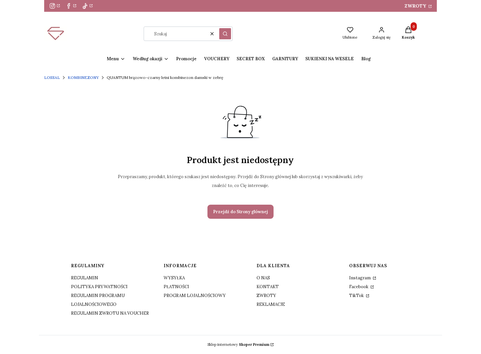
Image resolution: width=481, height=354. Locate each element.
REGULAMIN (84, 278)
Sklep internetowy (238, 344)
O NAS (263, 278)
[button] (225, 33)
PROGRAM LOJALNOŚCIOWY (195, 295)
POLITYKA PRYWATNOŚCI (99, 286)
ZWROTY (415, 6)
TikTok (357, 295)
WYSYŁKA (174, 278)
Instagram (360, 278)
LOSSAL (52, 77)
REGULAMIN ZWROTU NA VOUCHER (110, 313)
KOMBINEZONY (83, 77)
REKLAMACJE (271, 304)
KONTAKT (268, 286)
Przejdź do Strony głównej (240, 211)
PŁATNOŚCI (176, 286)
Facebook (359, 286)
